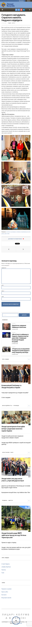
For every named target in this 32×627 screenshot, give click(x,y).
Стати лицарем (5, 397)
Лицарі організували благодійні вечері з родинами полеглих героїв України (13, 428)
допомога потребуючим (21, 231)
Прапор (3, 569)
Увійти (28, 0)
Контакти (21, 1)
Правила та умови (6, 589)
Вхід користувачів (6, 597)
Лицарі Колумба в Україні (16, 616)
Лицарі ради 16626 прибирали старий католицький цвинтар (16, 443)
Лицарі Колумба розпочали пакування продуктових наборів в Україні (12, 437)
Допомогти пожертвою (15, 239)
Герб (2, 572)
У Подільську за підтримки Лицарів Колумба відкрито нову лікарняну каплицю (20, 350)
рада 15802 (7, 233)
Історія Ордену (5, 564)
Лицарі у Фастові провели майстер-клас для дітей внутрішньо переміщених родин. (15, 548)
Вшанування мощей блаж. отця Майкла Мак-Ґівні (15, 492)
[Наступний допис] (23, 249)
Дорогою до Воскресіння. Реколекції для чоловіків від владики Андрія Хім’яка (15, 486)
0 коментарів (15, 329)
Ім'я (2, 285)
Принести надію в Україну (8, 542)
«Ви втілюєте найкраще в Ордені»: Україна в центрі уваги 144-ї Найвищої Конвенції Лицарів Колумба (20, 338)
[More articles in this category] (28, 359)
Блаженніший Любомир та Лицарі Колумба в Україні (11, 386)
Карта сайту (4, 591)
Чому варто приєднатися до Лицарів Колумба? (14, 393)
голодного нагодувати (11, 231)
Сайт (2, 296)
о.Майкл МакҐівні (6, 567)
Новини (13, 323)
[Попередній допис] (9, 249)
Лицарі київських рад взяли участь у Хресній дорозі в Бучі (12, 479)
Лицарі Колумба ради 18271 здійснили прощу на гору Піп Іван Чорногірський (13, 535)
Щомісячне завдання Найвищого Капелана (19, 326)
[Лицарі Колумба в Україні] (11, 5)
